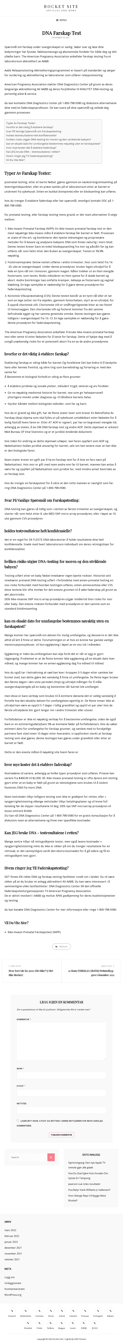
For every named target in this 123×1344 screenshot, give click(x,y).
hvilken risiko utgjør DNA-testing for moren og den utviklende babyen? (48, 139)
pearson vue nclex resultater (84, 1184)
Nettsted (22, 1103)
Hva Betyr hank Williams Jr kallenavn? (89, 1189)
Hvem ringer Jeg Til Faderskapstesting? (29, 156)
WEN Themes (80, 1339)
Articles (63, 946)
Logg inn (9, 1277)
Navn (20, 1068)
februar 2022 (11, 1236)
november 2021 (13, 1253)
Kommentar (24, 1019)
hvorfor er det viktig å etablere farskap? (29, 127)
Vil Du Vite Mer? (15, 160)
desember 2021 (13, 1247)
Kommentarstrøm (14, 1289)
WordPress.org (12, 1294)
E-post (21, 1086)
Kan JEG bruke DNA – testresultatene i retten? (33, 151)
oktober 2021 (12, 1259)
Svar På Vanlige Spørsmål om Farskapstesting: (34, 131)
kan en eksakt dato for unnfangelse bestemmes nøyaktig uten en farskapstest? (53, 143)
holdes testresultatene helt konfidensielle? (31, 135)
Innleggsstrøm (12, 1283)
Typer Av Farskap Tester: (21, 123)
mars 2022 (10, 1230)
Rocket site (61, 6)
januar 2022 (11, 1242)
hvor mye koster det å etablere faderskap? (31, 147)
